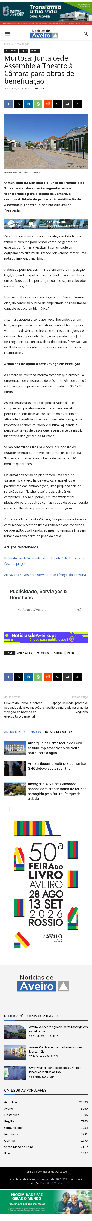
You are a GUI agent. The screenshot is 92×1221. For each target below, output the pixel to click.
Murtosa (35, 50)
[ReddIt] (48, 104)
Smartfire (45, 1183)
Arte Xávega (24, 652)
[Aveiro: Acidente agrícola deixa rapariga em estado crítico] (15, 1032)
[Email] (57, 104)
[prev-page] (7, 809)
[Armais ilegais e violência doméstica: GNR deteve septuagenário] (15, 768)
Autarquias (43, 652)
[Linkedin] (28, 104)
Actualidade (22, 44)
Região (24, 50)
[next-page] (13, 809)
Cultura (58, 652)
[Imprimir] (67, 104)
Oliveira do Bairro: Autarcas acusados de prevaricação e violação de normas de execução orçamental (24, 709)
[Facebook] (8, 104)
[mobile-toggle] (7, 34)
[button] (86, 34)
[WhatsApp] (38, 104)
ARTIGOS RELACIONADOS (22, 732)
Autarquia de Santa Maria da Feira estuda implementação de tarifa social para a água (55, 748)
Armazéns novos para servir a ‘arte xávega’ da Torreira (45, 574)
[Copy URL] (77, 104)
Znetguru (59, 1183)
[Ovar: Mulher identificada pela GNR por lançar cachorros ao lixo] (15, 1073)
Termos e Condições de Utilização (46, 1172)
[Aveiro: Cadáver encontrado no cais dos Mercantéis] (15, 1052)
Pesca (70, 652)
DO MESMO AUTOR (58, 732)
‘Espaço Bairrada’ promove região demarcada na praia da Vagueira (67, 707)
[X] (18, 104)
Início (7, 44)
